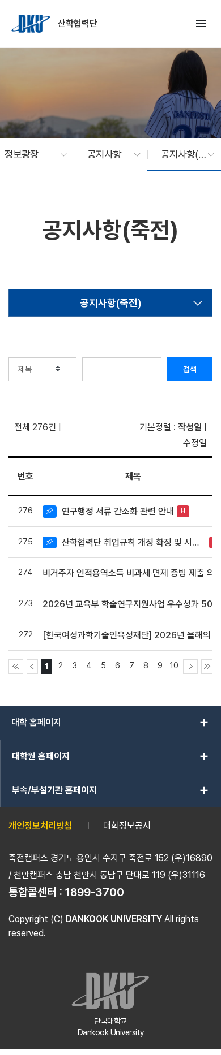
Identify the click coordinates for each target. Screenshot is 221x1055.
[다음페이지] (190, 666)
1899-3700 (94, 892)
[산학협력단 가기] (31, 24)
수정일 (195, 443)
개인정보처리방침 (40, 825)
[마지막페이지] (206, 666)
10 (174, 665)
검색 (190, 369)
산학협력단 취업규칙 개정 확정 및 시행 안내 (134, 542)
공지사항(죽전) (111, 303)
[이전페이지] (32, 666)
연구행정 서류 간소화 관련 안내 (118, 511)
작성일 (190, 427)
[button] (30, 154)
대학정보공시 (127, 825)
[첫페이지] (15, 666)
